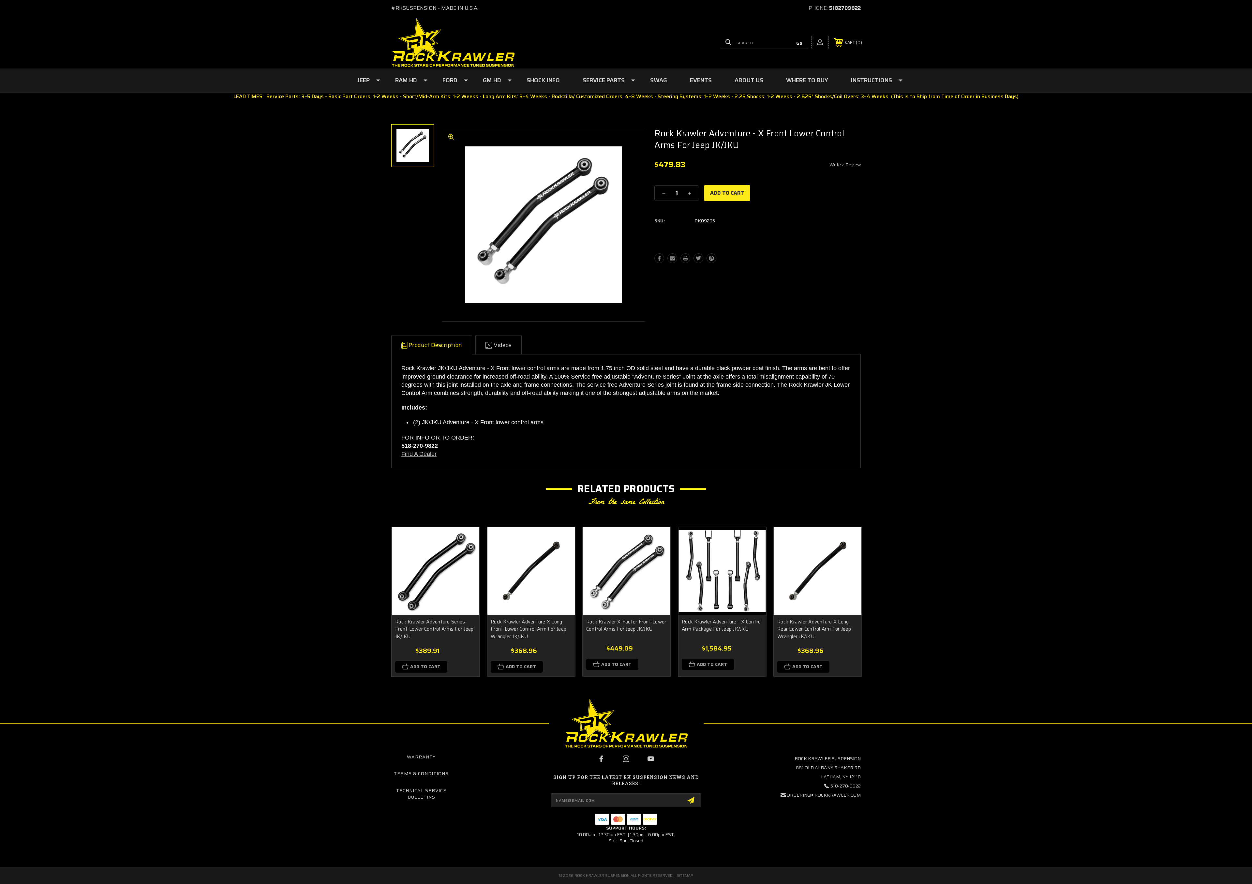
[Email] (672, 258)
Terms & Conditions (421, 773)
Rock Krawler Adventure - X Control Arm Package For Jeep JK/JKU (722, 625)
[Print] (685, 258)
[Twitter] (698, 258)
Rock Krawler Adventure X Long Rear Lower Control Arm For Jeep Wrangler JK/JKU (814, 629)
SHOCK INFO (543, 80)
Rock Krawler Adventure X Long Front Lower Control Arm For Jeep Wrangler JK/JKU (528, 629)
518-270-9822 (845, 785)
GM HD (492, 80)
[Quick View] (466, 540)
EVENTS (701, 80)
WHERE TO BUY (807, 80)
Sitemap (685, 875)
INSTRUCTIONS (871, 80)
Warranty (421, 756)
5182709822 (845, 8)
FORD (449, 80)
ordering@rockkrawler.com (824, 795)
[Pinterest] (711, 258)
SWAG (658, 80)
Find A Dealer (419, 454)
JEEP (363, 80)
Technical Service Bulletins (421, 794)
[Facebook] (659, 258)
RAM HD (406, 80)
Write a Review (845, 164)
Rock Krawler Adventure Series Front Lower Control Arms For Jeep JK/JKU (434, 629)
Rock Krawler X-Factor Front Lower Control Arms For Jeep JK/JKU (626, 625)
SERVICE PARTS (604, 80)
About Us (749, 80)
